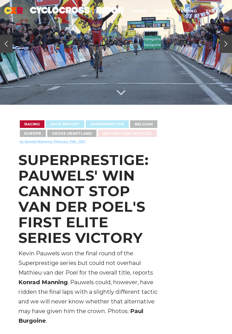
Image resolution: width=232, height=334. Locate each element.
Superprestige (107, 124)
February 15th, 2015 (69, 142)
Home (139, 11)
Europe (32, 133)
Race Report (65, 124)
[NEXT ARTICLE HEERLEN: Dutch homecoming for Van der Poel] (226, 44)
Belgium (144, 124)
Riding (189, 11)
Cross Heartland (72, 133)
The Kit (214, 11)
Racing (163, 11)
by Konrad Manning (36, 142)
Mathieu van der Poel (127, 133)
